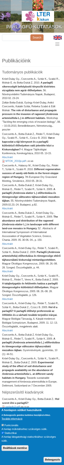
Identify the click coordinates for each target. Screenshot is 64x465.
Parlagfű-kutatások (34, 26)
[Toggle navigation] (57, 44)
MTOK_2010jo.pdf (15, 160)
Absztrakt (7, 157)
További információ (12, 418)
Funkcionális (11, 425)
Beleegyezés (52, 459)
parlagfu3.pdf (12, 406)
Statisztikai (10, 432)
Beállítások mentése (15, 447)
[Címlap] (38, 13)
